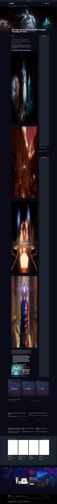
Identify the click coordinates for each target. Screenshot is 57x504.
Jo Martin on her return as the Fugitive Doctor (28, 428)
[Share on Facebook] (13, 37)
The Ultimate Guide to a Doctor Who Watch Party (41, 428)
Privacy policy (36, 498)
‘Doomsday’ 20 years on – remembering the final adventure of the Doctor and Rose (14, 428)
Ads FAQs (28, 498)
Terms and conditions (32, 498)
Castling (40, 456)
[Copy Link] (16, 37)
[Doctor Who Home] (11, 3)
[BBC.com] (9, 496)
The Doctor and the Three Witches (22, 457)
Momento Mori (10, 456)
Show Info (15, 389)
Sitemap (48, 498)
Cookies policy (40, 498)
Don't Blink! (30, 456)
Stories (28, 389)
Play (42, 389)
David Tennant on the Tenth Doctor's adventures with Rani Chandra (17, 413)
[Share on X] (15, 37)
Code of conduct (44, 498)
